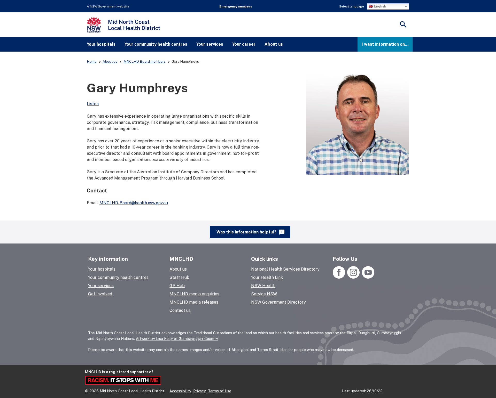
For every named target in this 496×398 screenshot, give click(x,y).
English (379, 6)
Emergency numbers (235, 6)
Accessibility (180, 391)
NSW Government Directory (278, 302)
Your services (209, 44)
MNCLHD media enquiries (194, 293)
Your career (243, 44)
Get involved (100, 293)
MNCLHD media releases (193, 302)
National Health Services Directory (285, 269)
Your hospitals (101, 44)
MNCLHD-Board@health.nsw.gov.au (133, 202)
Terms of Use (219, 391)
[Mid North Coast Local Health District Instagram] (353, 277)
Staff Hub (179, 277)
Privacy (199, 391)
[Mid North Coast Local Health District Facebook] (339, 277)
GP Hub (177, 285)
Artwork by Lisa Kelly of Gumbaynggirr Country (177, 338)
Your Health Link (267, 277)
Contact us (180, 310)
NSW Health (263, 285)
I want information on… (385, 44)
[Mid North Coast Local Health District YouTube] (367, 277)
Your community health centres (156, 44)
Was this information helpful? (250, 232)
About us (274, 44)
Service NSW (264, 293)
